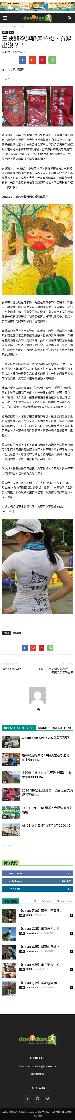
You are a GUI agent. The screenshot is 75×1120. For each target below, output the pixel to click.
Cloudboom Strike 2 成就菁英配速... (46, 738)
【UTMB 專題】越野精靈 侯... (39, 983)
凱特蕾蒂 (17, 633)
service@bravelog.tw (44, 1066)
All (35, 901)
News (5, 764)
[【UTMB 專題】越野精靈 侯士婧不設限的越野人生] (9, 988)
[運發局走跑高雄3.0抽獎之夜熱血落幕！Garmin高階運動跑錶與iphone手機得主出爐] (11, 759)
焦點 (11, 32)
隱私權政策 (37, 1074)
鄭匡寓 (29, 915)
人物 (5, 746)
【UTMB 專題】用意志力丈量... (40, 929)
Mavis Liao (32, 933)
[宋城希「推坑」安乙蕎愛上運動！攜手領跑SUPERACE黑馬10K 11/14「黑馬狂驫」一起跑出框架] (11, 777)
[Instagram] (37, 1099)
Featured (46, 901)
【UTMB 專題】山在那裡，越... (40, 965)
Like (68, 873)
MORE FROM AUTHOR (54, 728)
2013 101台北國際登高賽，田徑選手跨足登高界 (55, 670)
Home (5, 26)
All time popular (65, 901)
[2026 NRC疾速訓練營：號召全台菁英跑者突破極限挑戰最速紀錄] (11, 794)
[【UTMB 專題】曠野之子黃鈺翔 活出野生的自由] (9, 916)
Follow (66, 881)
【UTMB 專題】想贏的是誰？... (40, 947)
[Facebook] (27, 1099)
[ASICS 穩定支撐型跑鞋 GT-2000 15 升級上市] (11, 830)
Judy (7, 51)
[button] (70, 18)
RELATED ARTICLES (18, 728)
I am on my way (11, 669)
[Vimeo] (47, 1099)
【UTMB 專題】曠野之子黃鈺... (40, 911)
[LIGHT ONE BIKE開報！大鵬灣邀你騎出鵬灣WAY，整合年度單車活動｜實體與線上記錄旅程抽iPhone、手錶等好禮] (11, 812)
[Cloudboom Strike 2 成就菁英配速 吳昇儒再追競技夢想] (11, 742)
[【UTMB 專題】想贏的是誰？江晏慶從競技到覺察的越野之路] (9, 952)
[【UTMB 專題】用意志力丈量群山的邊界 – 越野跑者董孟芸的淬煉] (9, 934)
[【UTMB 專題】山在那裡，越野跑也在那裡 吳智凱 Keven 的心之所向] (9, 970)
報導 (5, 32)
